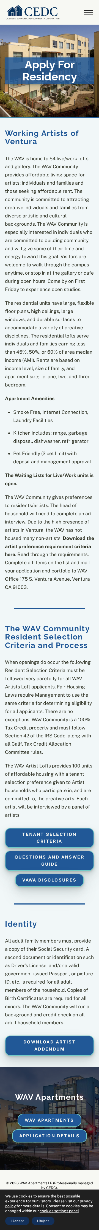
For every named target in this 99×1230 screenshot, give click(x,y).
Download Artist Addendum (49, 1045)
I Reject (43, 1221)
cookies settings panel (59, 1211)
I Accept (17, 1221)
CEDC (51, 1188)
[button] (88, 12)
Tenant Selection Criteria (49, 838)
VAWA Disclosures (49, 880)
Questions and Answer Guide (49, 860)
